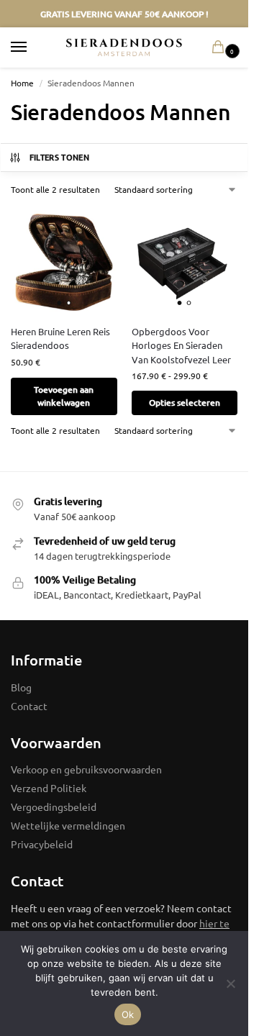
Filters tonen (59, 157)
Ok (128, 1014)
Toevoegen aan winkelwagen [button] (64, 396)
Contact (29, 705)
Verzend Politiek (48, 787)
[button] (220, 47)
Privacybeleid (42, 843)
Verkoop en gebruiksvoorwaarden (86, 769)
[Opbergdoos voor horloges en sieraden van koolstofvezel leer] (185, 259)
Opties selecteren (184, 402)
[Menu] (32, 47)
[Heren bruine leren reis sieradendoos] (64, 259)
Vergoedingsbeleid (53, 806)
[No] (230, 983)
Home (22, 82)
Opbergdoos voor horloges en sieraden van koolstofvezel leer (181, 345)
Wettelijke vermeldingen (68, 825)
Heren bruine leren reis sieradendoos (60, 338)
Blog (21, 687)
